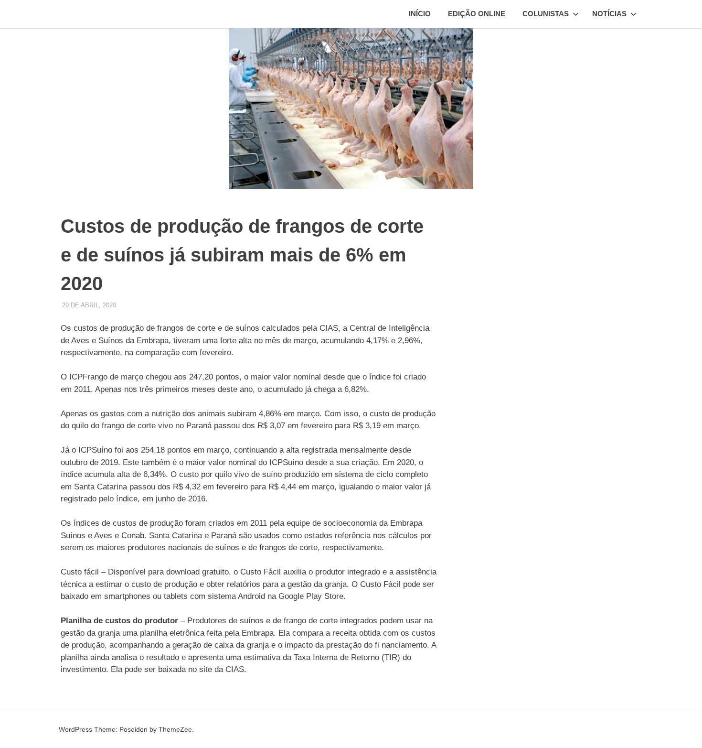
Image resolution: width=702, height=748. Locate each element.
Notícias (609, 14)
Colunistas (545, 14)
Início (420, 14)
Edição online (476, 14)
